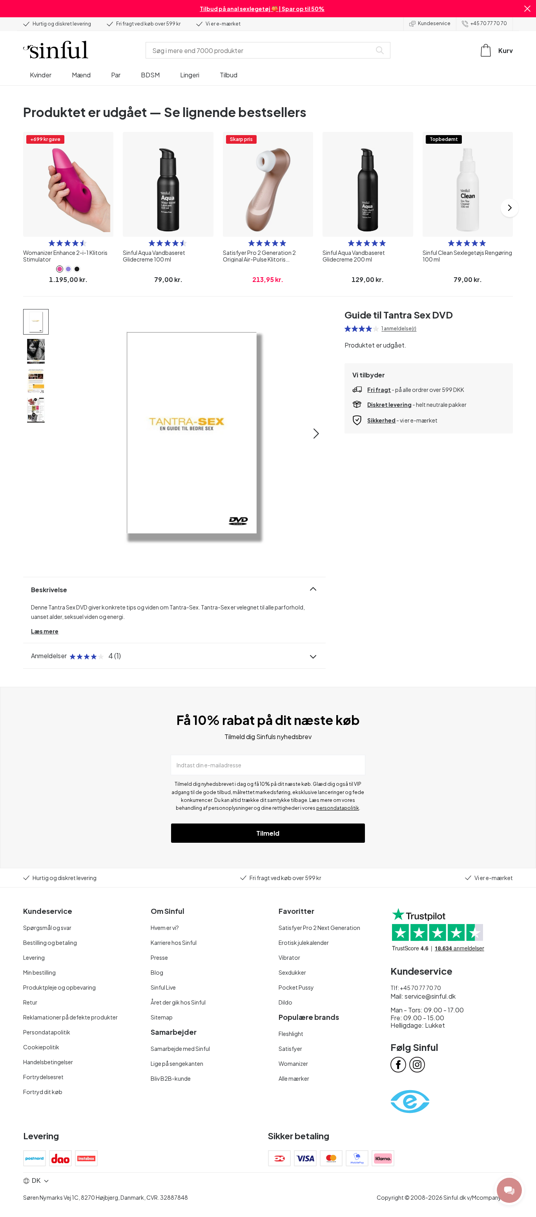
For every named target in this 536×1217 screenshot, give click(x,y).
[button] (527, 8)
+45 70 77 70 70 (488, 23)
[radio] (52, 243)
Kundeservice (434, 23)
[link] (59, 269)
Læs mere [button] (44, 631)
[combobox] (260, 50)
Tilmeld (267, 833)
